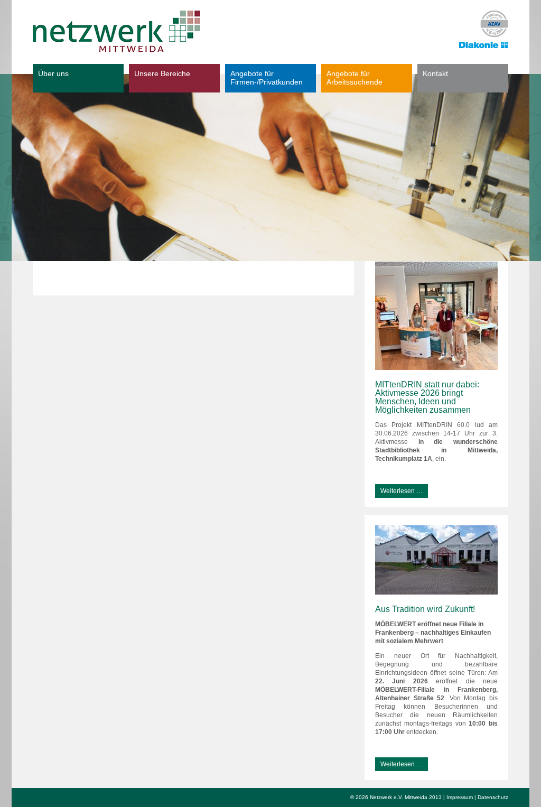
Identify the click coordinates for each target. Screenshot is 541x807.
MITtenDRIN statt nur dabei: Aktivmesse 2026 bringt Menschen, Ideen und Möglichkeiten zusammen (427, 397)
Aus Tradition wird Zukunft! (425, 609)
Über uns (53, 73)
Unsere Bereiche (162, 73)
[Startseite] (116, 31)
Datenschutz (493, 797)
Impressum (459, 797)
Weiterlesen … (399, 489)
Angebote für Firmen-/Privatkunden (266, 77)
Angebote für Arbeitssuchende (355, 77)
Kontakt (435, 73)
